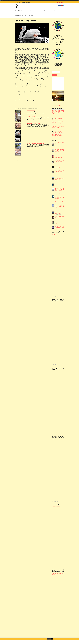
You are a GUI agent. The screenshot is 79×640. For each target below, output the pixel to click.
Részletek (54, 638)
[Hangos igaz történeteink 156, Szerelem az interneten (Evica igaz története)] (53, 212)
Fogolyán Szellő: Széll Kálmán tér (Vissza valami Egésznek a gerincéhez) (59, 189)
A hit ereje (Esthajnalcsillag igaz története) (33, 123)
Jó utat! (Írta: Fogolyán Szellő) (31, 116)
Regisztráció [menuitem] (7, 0)
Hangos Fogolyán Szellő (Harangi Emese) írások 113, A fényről (59, 222)
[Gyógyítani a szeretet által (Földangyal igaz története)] (53, 227)
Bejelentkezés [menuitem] (3, 0)
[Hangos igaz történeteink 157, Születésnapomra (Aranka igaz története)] (53, 156)
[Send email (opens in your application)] (63, 2)
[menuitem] (0, 0)
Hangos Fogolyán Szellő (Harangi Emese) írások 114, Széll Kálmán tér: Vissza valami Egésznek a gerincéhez (58, 115)
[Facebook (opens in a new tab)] (57, 2)
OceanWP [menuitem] (11, 0)
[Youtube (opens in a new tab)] (61, 2)
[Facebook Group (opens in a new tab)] (58, 2)
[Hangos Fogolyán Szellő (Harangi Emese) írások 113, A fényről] (53, 222)
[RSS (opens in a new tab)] (62, 2)
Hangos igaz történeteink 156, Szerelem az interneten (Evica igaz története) (59, 212)
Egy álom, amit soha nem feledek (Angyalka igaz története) (36, 149)
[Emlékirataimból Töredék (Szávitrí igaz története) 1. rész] (53, 172)
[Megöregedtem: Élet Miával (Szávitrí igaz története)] (53, 217)
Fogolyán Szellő (54, 110)
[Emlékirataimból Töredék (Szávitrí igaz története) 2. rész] (53, 162)
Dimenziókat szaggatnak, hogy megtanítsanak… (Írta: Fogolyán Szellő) (59, 150)
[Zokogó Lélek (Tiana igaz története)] (53, 185)
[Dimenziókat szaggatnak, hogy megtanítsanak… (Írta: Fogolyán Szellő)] (53, 150)
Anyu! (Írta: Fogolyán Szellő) (31, 110)
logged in (20, 160)
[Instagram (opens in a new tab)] (59, 2)
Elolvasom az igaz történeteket (56, 105)
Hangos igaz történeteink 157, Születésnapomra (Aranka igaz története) (59, 156)
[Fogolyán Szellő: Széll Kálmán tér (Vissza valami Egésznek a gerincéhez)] (53, 189)
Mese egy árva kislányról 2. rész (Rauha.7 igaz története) (35, 143)
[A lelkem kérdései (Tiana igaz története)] (53, 167)
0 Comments (60, 152)
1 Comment (59, 228)
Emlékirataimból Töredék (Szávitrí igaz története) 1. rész (59, 171)
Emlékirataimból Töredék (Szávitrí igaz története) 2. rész (59, 161)
